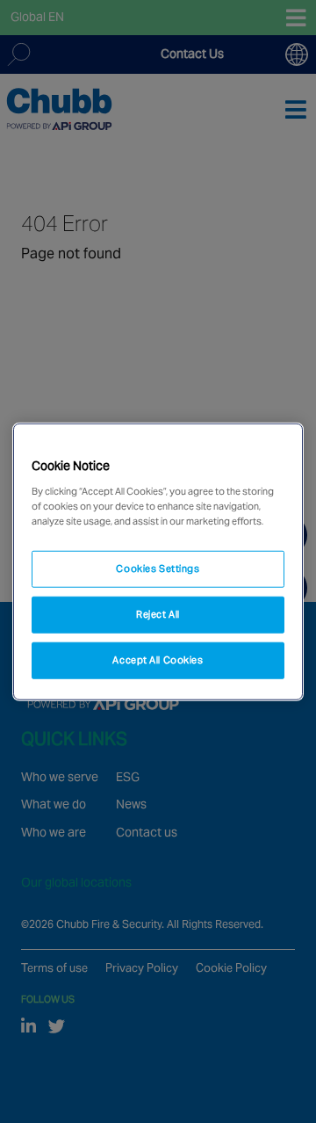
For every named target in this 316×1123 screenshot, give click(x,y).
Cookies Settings (157, 568)
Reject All (158, 613)
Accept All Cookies (157, 659)
